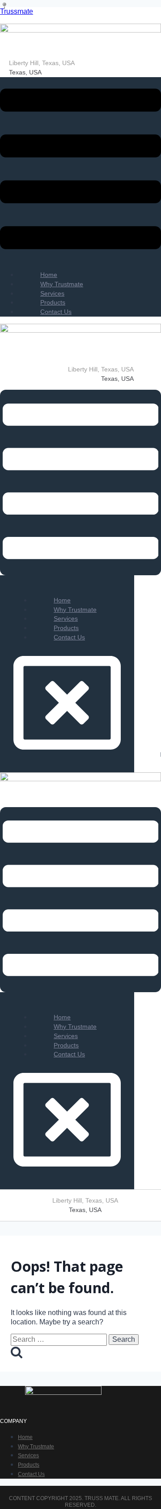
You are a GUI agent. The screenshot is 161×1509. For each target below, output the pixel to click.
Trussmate (16, 11)
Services (28, 1455)
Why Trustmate (36, 1446)
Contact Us (56, 311)
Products (28, 1465)
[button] (80, 170)
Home (25, 1437)
